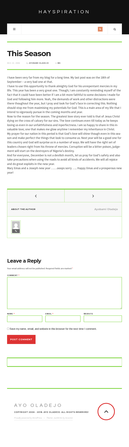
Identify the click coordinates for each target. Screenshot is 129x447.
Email (49, 314)
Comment (13, 275)
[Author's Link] (16, 231)
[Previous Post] (35, 196)
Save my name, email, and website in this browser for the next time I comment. (53, 329)
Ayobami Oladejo (39, 63)
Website (88, 314)
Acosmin (69, 417)
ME (59, 63)
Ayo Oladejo (38, 405)
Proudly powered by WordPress (28, 417)
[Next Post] (93, 196)
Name (11, 314)
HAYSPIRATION (64, 11)
